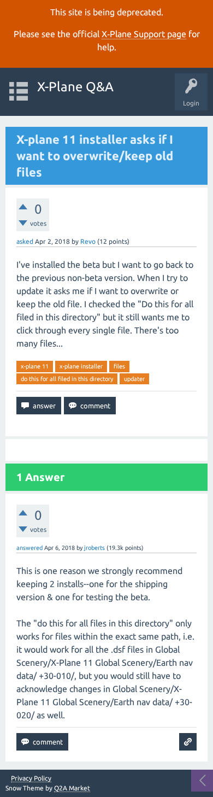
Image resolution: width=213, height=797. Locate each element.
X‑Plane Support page (144, 34)
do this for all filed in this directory (67, 379)
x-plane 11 (35, 366)
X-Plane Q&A (75, 86)
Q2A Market (72, 788)
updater (134, 379)
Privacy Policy (31, 778)
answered (29, 547)
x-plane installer (81, 366)
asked (24, 241)
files (119, 366)
